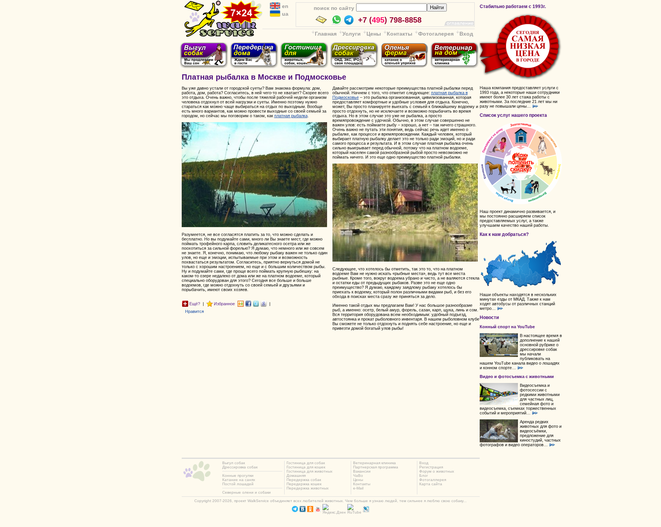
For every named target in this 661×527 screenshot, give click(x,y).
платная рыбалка (291, 115)
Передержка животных (308, 488)
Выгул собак (233, 463)
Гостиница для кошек (306, 467)
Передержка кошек (304, 484)
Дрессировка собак (239, 467)
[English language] (275, 7)
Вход (466, 34)
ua (284, 14)
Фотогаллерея (432, 480)
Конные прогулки (238, 475)
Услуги (351, 34)
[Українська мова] (275, 15)
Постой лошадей (238, 484)
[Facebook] (248, 303)
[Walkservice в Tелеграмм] (295, 511)
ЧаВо (358, 475)
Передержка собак (304, 480)
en (284, 6)
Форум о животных (436, 471)
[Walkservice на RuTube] (354, 512)
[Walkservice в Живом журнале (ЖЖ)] (366, 511)
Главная (326, 34)
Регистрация (431, 467)
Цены (373, 34)
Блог (423, 475)
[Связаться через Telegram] (349, 23)
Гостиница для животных (309, 471)
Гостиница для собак (306, 463)
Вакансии (362, 471)
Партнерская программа (375, 467)
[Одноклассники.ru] (241, 303)
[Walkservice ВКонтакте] (303, 511)
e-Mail (358, 488)
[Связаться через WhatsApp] (336, 23)
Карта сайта (430, 484)
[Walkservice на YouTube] (318, 511)
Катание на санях (238, 480)
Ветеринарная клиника (374, 463)
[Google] (263, 303)
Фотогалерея (436, 34)
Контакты (399, 34)
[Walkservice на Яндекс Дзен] (334, 512)
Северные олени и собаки (246, 492)
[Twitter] (256, 303)
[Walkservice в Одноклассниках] (310, 511)
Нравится (194, 311)
